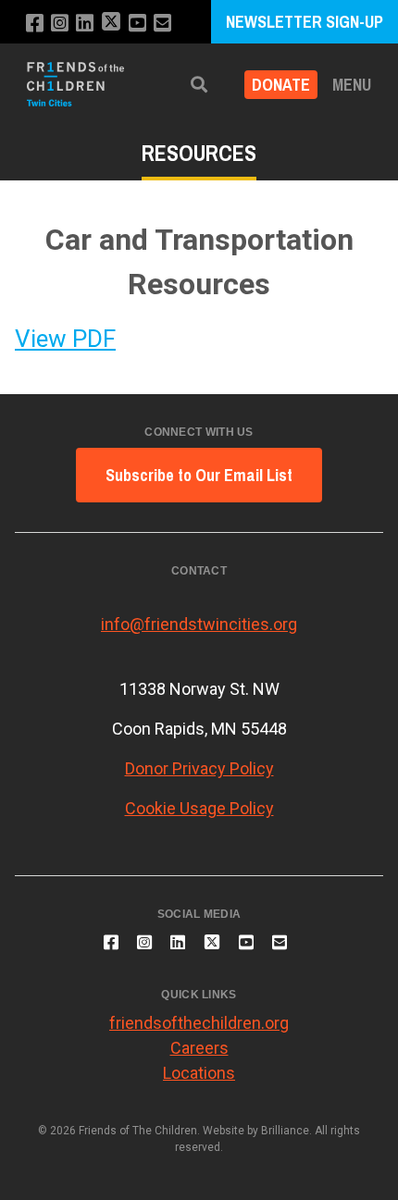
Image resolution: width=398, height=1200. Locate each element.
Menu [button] (351, 84)
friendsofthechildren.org (199, 1023)
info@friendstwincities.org (199, 624)
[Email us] (162, 23)
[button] (199, 84)
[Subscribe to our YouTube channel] (137, 23)
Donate (281, 84)
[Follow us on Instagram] (59, 23)
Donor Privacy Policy (199, 768)
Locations (199, 1072)
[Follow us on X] (111, 23)
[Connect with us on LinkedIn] (84, 23)
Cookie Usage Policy (199, 808)
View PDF (65, 339)
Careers (199, 1048)
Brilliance (285, 1130)
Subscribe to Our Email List (199, 475)
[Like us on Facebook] (35, 23)
